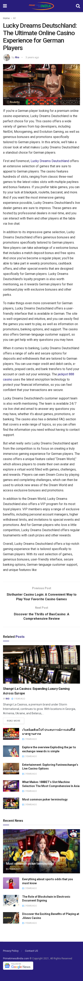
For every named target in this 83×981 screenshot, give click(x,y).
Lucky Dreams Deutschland (50, 161)
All (14, 18)
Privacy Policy (11, 950)
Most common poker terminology (44, 799)
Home (6, 18)
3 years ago (32, 57)
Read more (13, 721)
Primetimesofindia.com (16, 958)
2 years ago (30, 739)
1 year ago (19, 699)
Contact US (31, 950)
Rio (17, 57)
